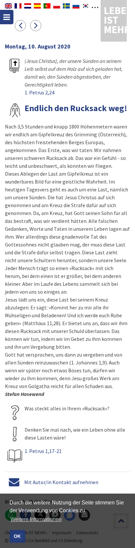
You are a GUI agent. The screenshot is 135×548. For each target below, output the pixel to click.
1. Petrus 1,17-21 (43, 451)
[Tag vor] (37, 25)
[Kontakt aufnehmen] (14, 482)
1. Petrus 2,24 (39, 92)
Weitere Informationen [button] (36, 519)
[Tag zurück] (22, 25)
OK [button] (17, 536)
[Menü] (6, 17)
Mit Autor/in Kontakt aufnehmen (61, 482)
